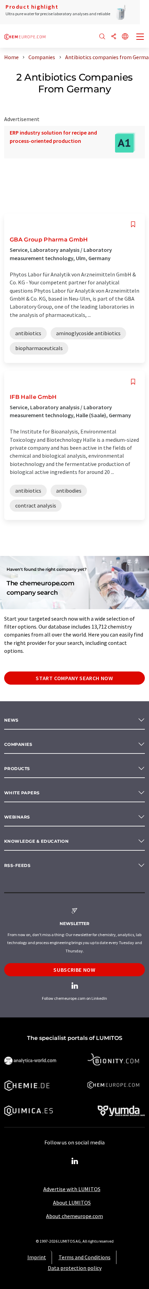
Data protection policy (75, 1267)
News (11, 720)
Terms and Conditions (85, 1257)
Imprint (36, 1257)
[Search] (102, 37)
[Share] (114, 37)
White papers (22, 792)
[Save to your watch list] (133, 224)
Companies (18, 744)
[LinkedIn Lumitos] (74, 1161)
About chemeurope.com (74, 1216)
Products (17, 768)
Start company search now (74, 678)
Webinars (17, 817)
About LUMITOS (72, 1202)
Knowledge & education (36, 841)
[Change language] (125, 37)
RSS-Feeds (17, 865)
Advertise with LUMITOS (71, 1189)
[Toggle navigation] (140, 37)
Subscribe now (74, 969)
